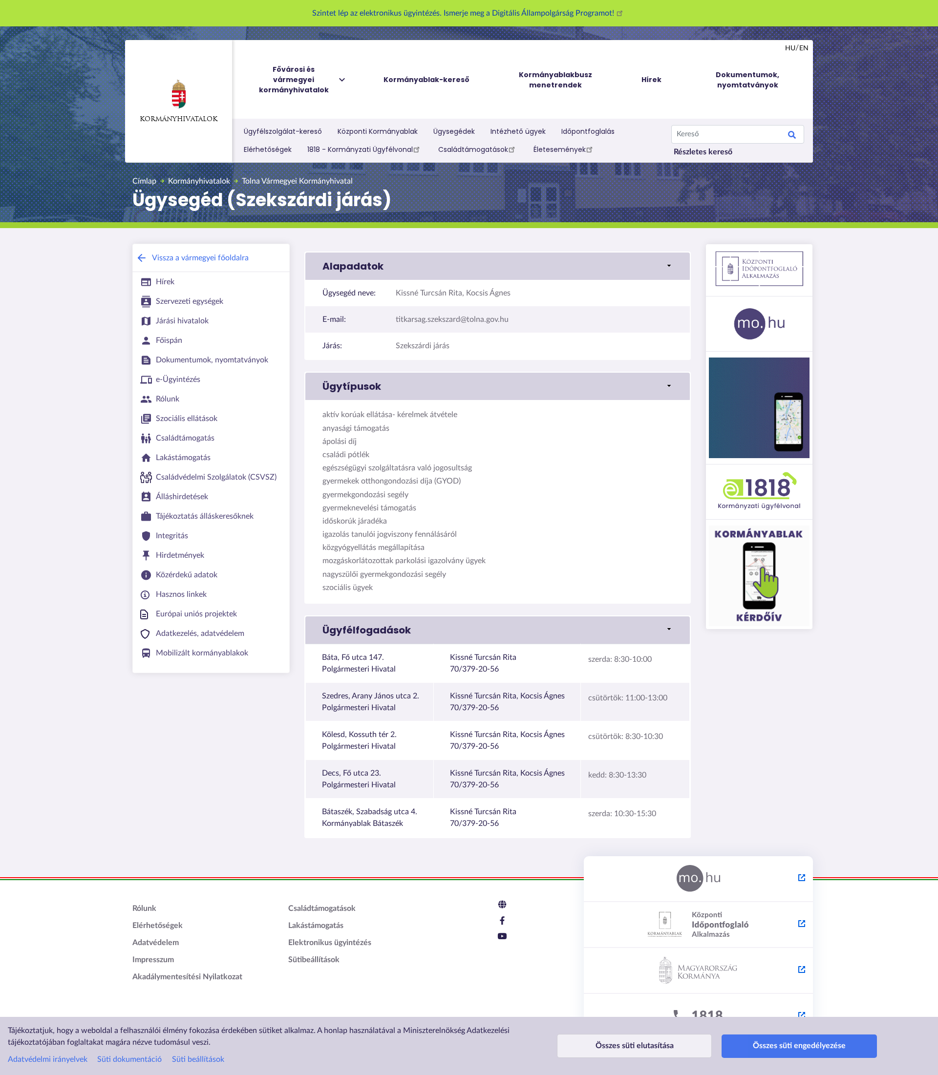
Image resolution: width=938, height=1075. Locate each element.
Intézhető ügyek (518, 131)
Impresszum (153, 960)
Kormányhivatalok (178, 119)
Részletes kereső (703, 152)
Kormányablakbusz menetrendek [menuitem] (555, 80)
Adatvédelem (155, 943)
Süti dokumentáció (129, 1059)
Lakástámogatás (315, 925)
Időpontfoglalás (588, 131)
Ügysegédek (454, 131)
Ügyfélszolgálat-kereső (283, 131)
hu (790, 48)
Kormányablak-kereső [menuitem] (426, 79)
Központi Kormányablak (378, 131)
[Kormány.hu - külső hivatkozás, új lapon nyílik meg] (698, 971)
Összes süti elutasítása (635, 1046)
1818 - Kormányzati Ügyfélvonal (360, 149)
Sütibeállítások (314, 960)
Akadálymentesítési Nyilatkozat (187, 977)
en (804, 48)
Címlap (144, 181)
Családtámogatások (473, 149)
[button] (497, 266)
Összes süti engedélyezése (799, 1046)
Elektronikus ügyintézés (329, 943)
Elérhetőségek (268, 149)
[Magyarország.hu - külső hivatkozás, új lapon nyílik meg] (698, 879)
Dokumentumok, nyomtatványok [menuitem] (747, 80)
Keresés (792, 136)
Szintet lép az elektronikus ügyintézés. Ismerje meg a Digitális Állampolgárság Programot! (464, 13)
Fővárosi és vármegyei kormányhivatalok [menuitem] (294, 79)
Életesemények (559, 149)
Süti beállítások (198, 1059)
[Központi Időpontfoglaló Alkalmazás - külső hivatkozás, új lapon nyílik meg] (698, 925)
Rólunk (144, 908)
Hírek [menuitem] (651, 79)
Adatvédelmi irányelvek (47, 1059)
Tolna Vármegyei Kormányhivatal (297, 181)
